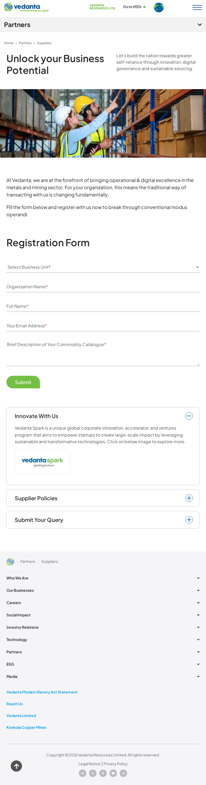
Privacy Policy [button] (116, 763)
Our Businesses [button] (20, 590)
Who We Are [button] (17, 577)
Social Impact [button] (18, 614)
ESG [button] (10, 664)
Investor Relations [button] (22, 627)
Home (8, 43)
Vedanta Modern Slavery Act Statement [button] (42, 691)
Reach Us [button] (14, 703)
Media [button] (11, 676)
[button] (196, 7)
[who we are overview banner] (103, 123)
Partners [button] (14, 651)
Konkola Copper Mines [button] (26, 727)
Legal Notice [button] (90, 763)
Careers (13, 602)
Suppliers (44, 43)
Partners (25, 43)
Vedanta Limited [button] (21, 715)
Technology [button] (16, 639)
